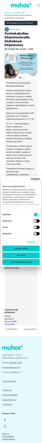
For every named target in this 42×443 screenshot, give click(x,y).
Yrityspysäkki (11, 329)
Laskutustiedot (9, 381)
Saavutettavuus (9, 400)
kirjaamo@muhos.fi (11, 367)
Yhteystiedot (8, 436)
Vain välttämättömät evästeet (21, 262)
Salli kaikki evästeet (21, 248)
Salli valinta (21, 255)
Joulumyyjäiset (30, 329)
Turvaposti (7, 404)
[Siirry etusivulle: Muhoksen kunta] (21, 5)
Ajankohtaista (8, 439)
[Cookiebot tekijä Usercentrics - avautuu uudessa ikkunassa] (31, 179)
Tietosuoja (7, 390)
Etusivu (8, 12)
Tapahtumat (19, 12)
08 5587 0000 (15, 363)
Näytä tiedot (31, 242)
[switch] (37, 221)
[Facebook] (5, 422)
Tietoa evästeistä (10, 395)
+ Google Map (11, 322)
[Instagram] (5, 428)
